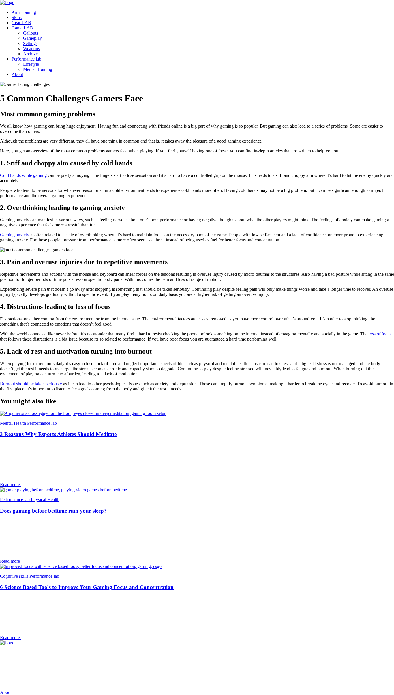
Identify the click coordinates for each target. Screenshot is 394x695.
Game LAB (22, 27)
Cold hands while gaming (23, 175)
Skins (17, 17)
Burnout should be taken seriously (31, 383)
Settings (30, 43)
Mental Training (37, 69)
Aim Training (24, 12)
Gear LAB (21, 22)
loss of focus (380, 333)
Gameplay (32, 38)
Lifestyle (31, 64)
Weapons (31, 48)
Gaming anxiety (14, 234)
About (17, 74)
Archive (30, 53)
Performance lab (26, 58)
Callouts (30, 33)
